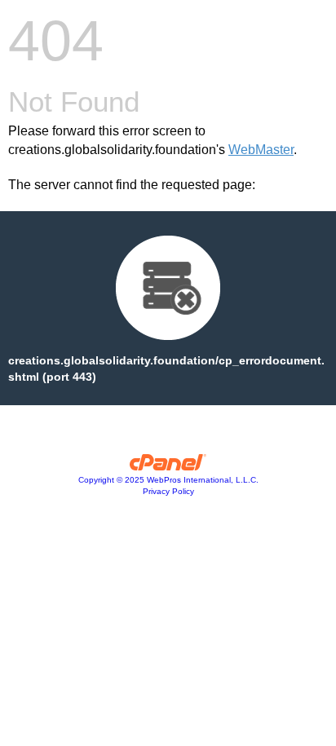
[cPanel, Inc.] (168, 466)
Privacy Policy (168, 491)
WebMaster (261, 150)
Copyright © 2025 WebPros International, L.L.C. (168, 479)
